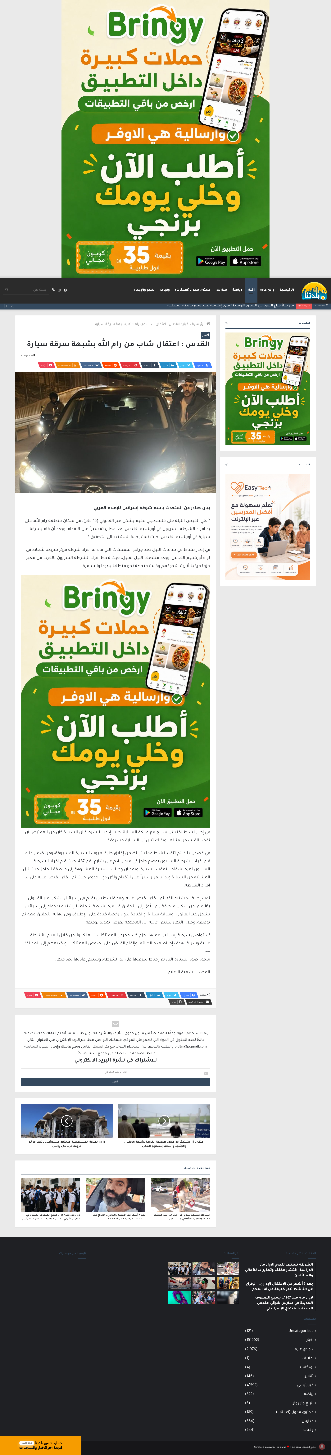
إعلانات (308, 1358)
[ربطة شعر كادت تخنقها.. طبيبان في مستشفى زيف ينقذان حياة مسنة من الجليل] (179, 1297)
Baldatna (281, 1447)
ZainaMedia (259, 1447)
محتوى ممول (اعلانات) (192, 290)
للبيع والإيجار (144, 290)
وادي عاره (267, 290)
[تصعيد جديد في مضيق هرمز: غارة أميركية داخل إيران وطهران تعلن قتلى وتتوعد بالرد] (179, 1283)
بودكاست (305, 1367)
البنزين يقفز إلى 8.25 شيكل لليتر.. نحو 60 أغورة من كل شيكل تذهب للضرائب (234, 306)
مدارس (221, 290)
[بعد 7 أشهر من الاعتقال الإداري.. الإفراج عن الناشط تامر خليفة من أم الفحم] (115, 1195)
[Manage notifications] (322, 1446)
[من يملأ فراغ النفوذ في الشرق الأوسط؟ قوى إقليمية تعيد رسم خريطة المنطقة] (228, 1283)
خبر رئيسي (305, 1385)
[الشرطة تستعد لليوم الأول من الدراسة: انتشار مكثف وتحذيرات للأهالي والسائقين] (180, 1195)
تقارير (309, 1376)
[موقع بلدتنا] (314, 290)
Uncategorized (301, 1331)
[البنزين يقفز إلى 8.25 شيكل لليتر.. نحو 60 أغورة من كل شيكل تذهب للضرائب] (204, 1283)
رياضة (237, 290)
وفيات (165, 290)
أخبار (251, 290)
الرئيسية (287, 290)
